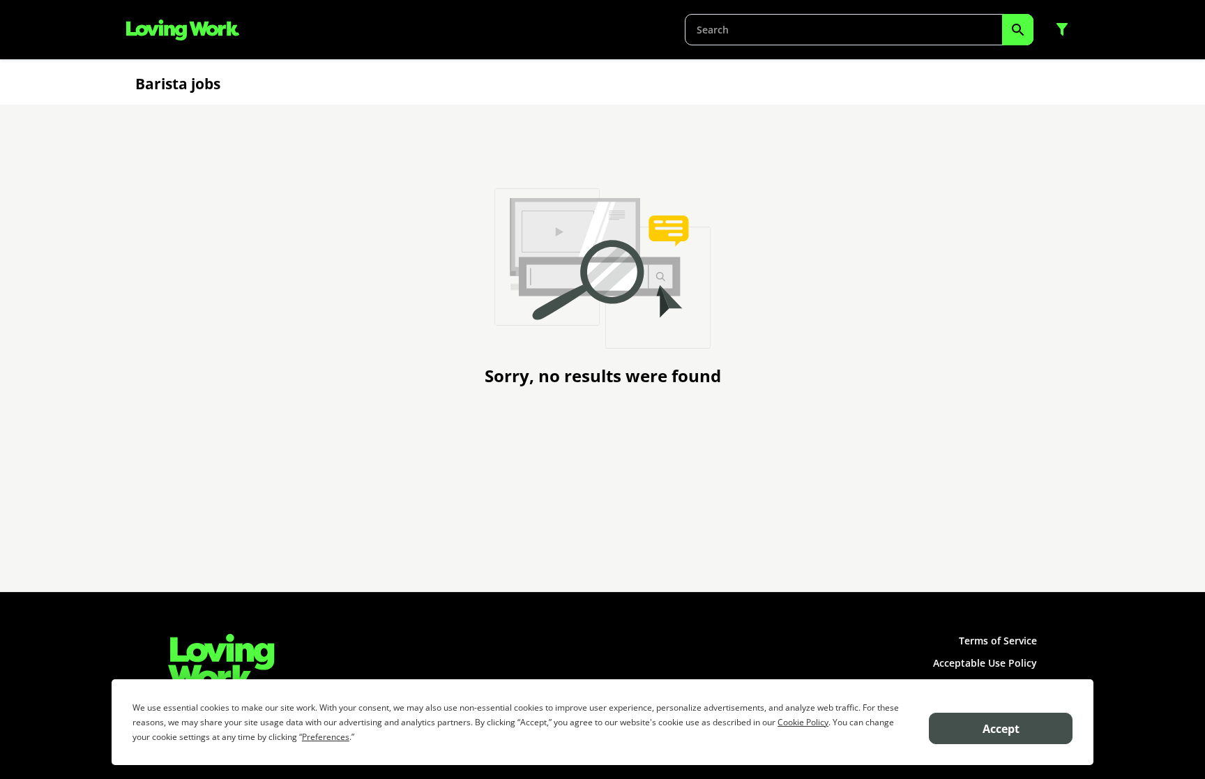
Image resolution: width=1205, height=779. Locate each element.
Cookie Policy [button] (803, 722)
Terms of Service (998, 640)
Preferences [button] (325, 737)
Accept (1001, 728)
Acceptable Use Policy (985, 663)
